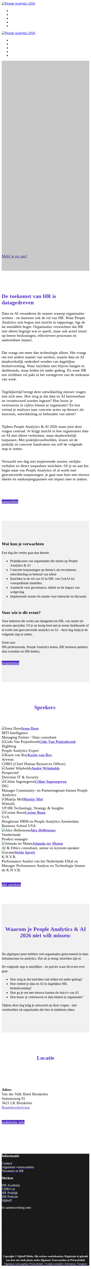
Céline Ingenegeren (50, 781)
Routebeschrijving (16, 1107)
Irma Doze (30, 728)
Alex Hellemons (43, 830)
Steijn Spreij (24, 852)
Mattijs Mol (33, 799)
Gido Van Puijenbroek (57, 742)
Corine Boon (35, 812)
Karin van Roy (40, 755)
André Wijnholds (45, 768)
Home (14, 10)
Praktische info (20, 22)
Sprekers (16, 18)
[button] (14, 256)
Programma (17, 14)
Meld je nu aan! (20, 26)
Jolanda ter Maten (48, 843)
